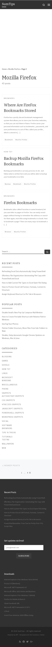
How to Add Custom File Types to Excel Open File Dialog (24, 283)
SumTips (21, 631)
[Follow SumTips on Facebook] (24, 641)
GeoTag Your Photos (10, 324)
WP (17, 635)
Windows (6, 380)
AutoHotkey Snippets (13, 396)
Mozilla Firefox (14, 69)
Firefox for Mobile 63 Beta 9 (14, 599)
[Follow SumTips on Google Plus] (31, 641)
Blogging (7, 356)
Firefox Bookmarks (20, 203)
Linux (5, 373)
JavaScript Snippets (12, 408)
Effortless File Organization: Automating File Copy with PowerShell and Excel (24, 277)
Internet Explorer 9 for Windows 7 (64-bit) (19, 595)
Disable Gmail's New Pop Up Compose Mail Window (22, 312)
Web (4, 448)
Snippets (6, 393)
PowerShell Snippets (13, 413)
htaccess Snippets (11, 404)
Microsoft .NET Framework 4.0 (15, 587)
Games (5, 361)
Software (7, 425)
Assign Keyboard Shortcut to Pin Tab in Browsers (21, 294)
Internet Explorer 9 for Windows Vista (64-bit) (21, 579)
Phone (5, 389)
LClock (6, 611)
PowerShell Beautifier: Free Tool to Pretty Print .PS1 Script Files (23, 524)
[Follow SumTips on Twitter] (27, 641)
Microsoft (7, 377)
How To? (6, 369)
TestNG (5, 439)
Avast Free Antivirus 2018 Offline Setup (18, 615)
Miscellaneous (9, 384)
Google (5, 365)
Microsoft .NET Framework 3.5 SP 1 (17, 607)
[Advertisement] (26, 36)
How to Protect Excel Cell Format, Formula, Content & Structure (23, 288)
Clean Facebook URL (12, 603)
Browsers (7, 428)
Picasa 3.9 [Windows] (12, 583)
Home (4, 69)
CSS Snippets (8, 400)
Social (5, 421)
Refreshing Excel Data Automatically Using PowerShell (23, 271)
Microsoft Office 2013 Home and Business (19, 591)
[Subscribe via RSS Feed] (20, 641)
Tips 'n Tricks (9, 432)
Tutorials (7, 436)
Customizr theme (38, 635)
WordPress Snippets (12, 417)
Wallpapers (8, 444)
